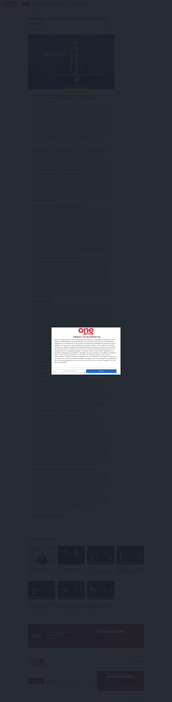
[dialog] (86, 351)
